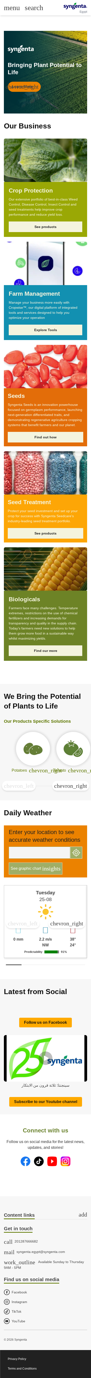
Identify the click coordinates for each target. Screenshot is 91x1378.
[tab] (45, 1215)
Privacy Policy (17, 1359)
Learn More (23, 87)
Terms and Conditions (22, 1368)
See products (45, 227)
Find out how (45, 437)
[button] (19, 786)
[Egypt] (75, 6)
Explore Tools (45, 330)
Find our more (45, 651)
